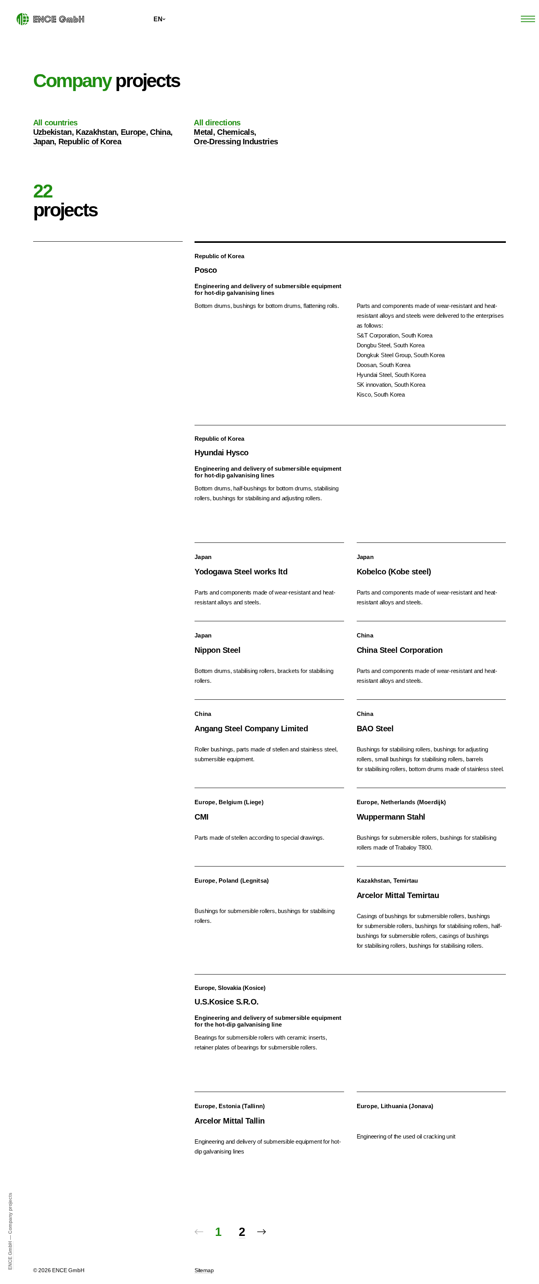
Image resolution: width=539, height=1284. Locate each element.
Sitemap (204, 1270)
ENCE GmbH (10, 1255)
